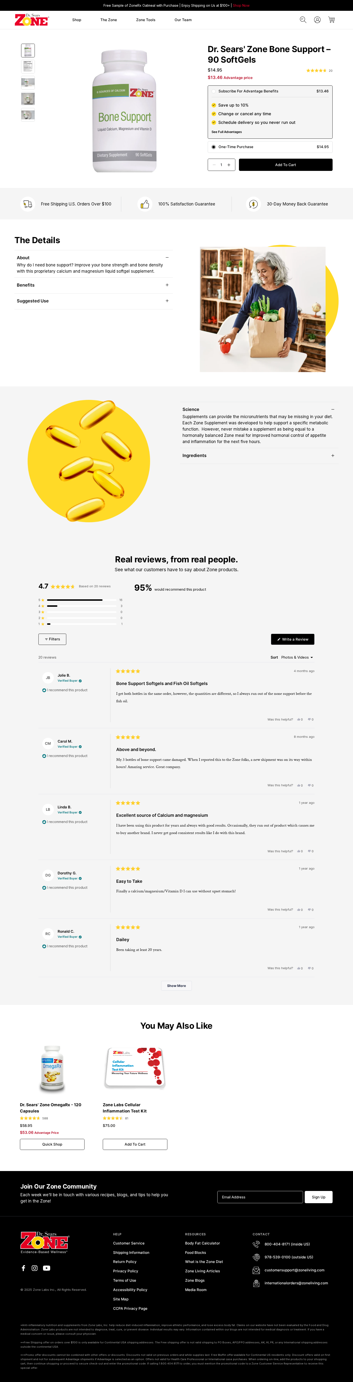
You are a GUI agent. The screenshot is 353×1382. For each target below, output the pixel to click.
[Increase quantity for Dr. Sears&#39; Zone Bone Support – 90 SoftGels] (230, 165)
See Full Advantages (227, 132)
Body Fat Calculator (202, 1243)
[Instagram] (34, 1268)
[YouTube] (46, 1268)
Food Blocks (195, 1252)
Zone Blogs (195, 1280)
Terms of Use (124, 1280)
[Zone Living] (31, 20)
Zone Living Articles (202, 1271)
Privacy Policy (125, 1271)
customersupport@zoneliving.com (294, 1270)
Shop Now (241, 5)
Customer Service (129, 1243)
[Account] (317, 20)
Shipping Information (131, 1252)
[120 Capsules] (52, 1068)
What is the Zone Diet (204, 1261)
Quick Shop (52, 1144)
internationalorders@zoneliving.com (296, 1283)
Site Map (120, 1299)
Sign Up (318, 1197)
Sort (275, 657)
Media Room (196, 1289)
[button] (76, 20)
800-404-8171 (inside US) (287, 1244)
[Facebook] (23, 1268)
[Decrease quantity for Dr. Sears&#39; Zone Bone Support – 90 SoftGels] (212, 165)
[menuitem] (77, 20)
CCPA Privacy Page (130, 1308)
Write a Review (298, 641)
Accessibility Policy (130, 1289)
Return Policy (125, 1261)
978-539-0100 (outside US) (289, 1257)
